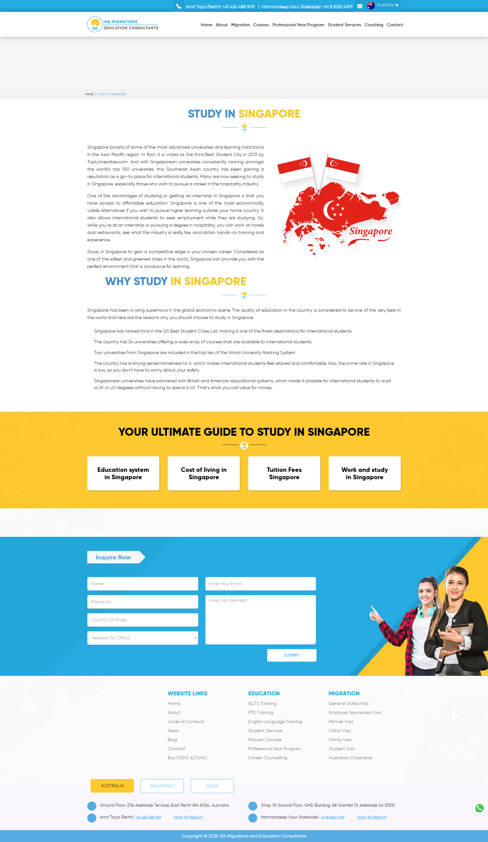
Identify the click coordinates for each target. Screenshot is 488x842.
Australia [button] (385, 4)
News (173, 730)
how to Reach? (188, 817)
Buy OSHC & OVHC (187, 757)
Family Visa (340, 739)
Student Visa (342, 748)
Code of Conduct (186, 721)
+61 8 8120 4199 (338, 6)
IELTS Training (262, 703)
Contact (176, 748)
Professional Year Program (274, 748)
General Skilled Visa (349, 703)
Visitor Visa (340, 730)
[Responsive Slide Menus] (122, 23)
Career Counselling (267, 757)
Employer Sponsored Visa (355, 712)
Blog (172, 739)
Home (89, 94)
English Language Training (275, 721)
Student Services (265, 730)
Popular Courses (265, 739)
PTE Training (260, 712)
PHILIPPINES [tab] (162, 786)
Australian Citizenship (350, 757)
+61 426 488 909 (238, 6)
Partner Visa (341, 721)
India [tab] (212, 786)
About (174, 712)
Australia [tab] (112, 785)
